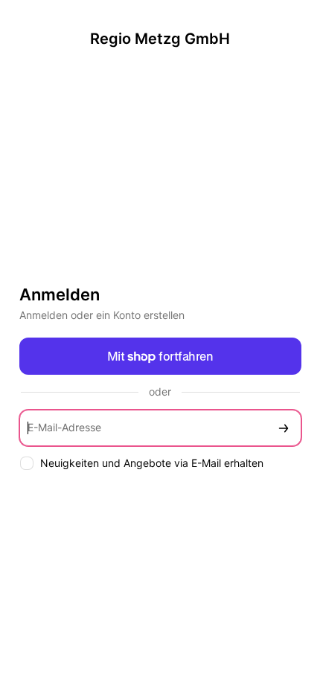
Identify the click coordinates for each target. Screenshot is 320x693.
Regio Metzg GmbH (160, 39)
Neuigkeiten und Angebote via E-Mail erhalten (151, 463)
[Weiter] (283, 428)
